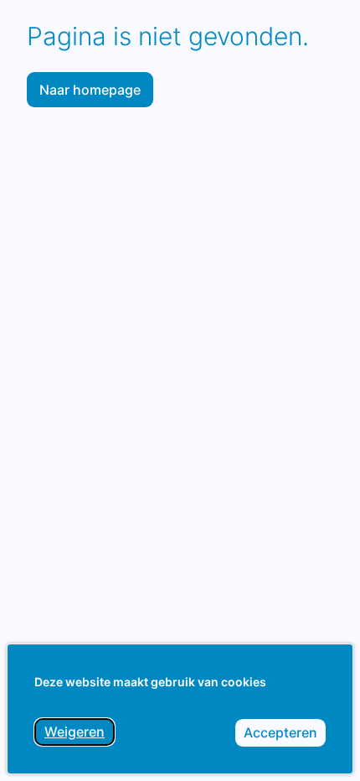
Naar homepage (90, 89)
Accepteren (285, 735)
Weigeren (79, 734)
